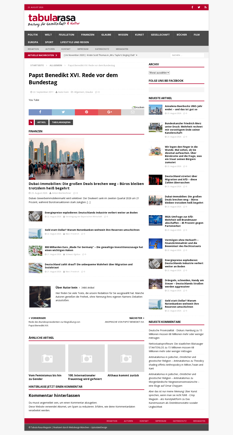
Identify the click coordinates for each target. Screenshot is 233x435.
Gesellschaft (160, 34)
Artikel (41, 122)
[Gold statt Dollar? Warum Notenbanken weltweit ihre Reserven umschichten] (35, 233)
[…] (88, 202)
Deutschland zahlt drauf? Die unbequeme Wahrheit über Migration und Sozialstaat (89, 266)
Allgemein (79, 91)
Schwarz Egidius (73, 254)
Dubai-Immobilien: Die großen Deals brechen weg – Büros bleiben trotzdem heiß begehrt (86, 185)
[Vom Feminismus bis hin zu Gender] (47, 358)
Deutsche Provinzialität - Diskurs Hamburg (172, 330)
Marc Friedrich (72, 233)
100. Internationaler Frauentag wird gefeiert (85, 377)
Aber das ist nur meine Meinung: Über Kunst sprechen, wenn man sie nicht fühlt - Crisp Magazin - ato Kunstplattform (173, 395)
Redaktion (33, 49)
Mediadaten (122, 49)
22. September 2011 (43, 91)
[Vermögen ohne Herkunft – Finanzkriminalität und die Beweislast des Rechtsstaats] (155, 243)
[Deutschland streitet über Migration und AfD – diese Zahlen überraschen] (155, 180)
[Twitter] (199, 7)
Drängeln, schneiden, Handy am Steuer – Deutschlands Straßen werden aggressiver (184, 283)
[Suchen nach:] (187, 55)
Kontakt (65, 49)
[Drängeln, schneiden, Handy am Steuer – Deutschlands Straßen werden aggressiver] (155, 284)
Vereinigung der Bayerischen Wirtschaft (84, 216)
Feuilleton (66, 34)
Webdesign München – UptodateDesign (88, 427)
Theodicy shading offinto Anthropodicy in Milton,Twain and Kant (176, 364)
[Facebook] (192, 7)
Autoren (50, 49)
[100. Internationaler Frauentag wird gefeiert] (86, 358)
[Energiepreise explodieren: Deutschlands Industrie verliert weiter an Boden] (35, 216)
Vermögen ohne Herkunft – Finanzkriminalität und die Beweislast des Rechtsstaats (183, 243)
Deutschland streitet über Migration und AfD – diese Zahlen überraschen (181, 179)
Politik (33, 34)
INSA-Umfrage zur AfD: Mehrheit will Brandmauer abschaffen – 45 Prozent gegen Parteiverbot (184, 221)
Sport (49, 42)
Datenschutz (102, 49)
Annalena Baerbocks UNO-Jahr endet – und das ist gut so (183, 107)
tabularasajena (61, 122)
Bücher (182, 34)
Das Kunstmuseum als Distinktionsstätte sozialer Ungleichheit (173, 402)
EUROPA (33, 42)
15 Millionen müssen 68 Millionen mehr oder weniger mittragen (176, 334)
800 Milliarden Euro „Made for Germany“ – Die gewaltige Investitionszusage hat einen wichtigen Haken (94, 248)
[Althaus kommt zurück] (126, 358)
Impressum (83, 49)
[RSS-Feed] (206, 7)
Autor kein (63, 91)
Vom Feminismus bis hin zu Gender (45, 377)
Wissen (123, 34)
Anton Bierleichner (61, 193)
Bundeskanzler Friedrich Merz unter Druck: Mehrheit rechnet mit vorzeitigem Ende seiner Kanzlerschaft (184, 128)
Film (197, 34)
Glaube (106, 34)
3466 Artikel (87, 287)
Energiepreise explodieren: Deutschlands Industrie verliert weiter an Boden (91, 212)
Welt (48, 34)
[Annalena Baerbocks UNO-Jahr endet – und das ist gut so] (155, 110)
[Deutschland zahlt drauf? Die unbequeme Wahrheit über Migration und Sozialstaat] (35, 268)
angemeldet (46, 402)
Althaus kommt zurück (123, 375)
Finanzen (87, 34)
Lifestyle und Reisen (74, 42)
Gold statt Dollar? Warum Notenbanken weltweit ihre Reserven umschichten (92, 229)
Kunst (139, 34)
